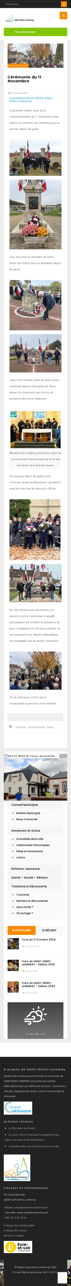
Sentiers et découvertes (32, 901)
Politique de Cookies (15, 1230)
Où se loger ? (24, 913)
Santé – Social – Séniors (29, 878)
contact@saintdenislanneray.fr (30, 1207)
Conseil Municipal (24, 805)
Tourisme (22, 895)
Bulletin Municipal (28, 813)
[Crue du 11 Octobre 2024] (13, 943)
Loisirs (20, 857)
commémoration (36, 727)
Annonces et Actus (25, 831)
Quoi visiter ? (25, 907)
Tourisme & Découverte (29, 886)
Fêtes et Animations (29, 851)
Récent (51, 930)
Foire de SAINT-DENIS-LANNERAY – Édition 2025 (38, 962)
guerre (50, 727)
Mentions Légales (14, 1235)
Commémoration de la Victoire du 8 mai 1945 (34, 1146)
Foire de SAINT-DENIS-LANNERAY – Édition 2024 (38, 984)
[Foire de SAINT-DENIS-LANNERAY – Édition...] (13, 965)
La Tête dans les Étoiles (22, 1128)
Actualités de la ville (18, 65)
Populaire (22, 930)
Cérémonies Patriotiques (33, 845)
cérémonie (21, 727)
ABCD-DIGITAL (50, 1272)
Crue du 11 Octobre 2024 (39, 939)
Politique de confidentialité (19, 1225)
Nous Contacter (25, 31)
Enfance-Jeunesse (25, 869)
